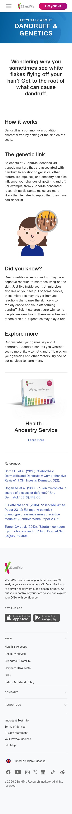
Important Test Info (17, 720)
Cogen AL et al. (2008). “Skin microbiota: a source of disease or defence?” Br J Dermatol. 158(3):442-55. (35, 492)
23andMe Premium (18, 661)
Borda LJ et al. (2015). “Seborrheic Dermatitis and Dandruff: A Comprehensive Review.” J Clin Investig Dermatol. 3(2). (35, 475)
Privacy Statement (16, 733)
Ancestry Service (15, 654)
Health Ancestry (16, 646)
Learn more (36, 440)
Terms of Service (15, 726)
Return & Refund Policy (19, 682)
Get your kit (53, 6)
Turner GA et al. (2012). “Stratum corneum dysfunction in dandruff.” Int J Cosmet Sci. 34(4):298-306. (35, 531)
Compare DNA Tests (18, 668)
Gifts (8, 675)
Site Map (10, 745)
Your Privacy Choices (18, 739)
